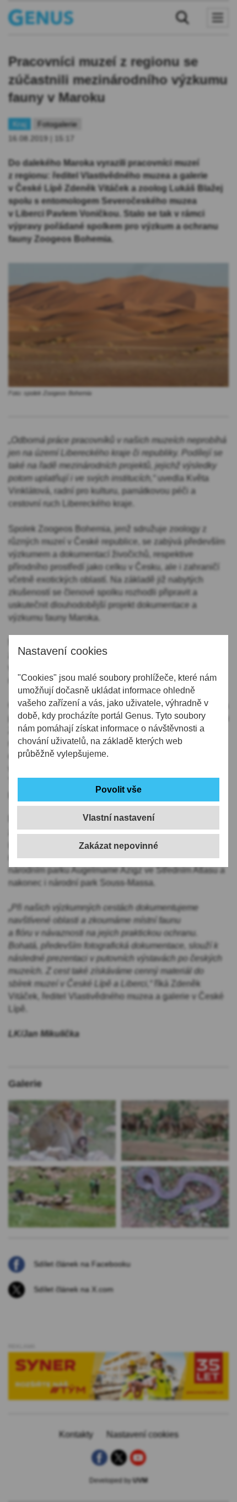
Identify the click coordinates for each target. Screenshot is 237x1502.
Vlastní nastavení (118, 817)
